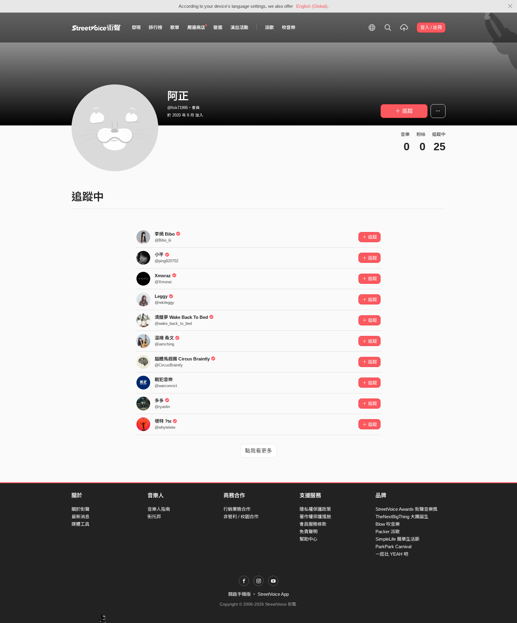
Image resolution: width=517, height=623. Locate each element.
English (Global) (311, 6)
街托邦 (154, 516)
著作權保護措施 (315, 516)
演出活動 (239, 27)
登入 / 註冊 (431, 27)
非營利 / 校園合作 (240, 516)
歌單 (174, 27)
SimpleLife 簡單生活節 (397, 539)
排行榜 (155, 27)
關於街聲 (80, 509)
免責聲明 (308, 531)
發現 (136, 27)
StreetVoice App (273, 594)
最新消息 (80, 516)
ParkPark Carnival (393, 546)
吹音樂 (288, 27)
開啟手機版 (239, 594)
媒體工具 (80, 524)
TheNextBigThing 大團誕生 (401, 516)
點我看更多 (258, 451)
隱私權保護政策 (315, 509)
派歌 (269, 27)
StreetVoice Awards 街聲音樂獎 (406, 509)
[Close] (510, 6)
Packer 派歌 (387, 531)
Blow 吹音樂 (387, 524)
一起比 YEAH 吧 (391, 554)
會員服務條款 (312, 524)
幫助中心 (308, 539)
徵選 (217, 27)
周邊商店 (196, 27)
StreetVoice (96, 28)
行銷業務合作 (236, 509)
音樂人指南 (159, 509)
